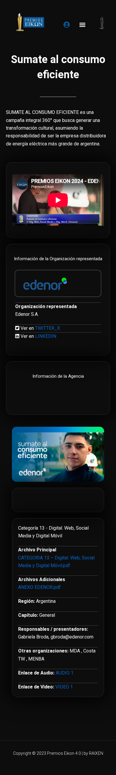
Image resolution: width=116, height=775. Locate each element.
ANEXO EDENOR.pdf (39, 587)
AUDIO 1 (64, 673)
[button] (82, 24)
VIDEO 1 (64, 687)
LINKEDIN (45, 336)
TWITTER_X (47, 328)
